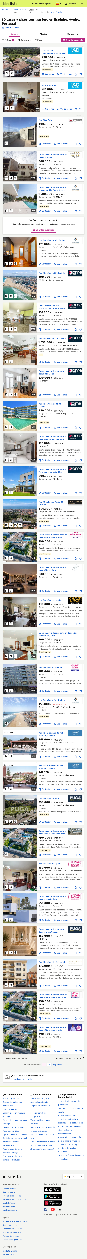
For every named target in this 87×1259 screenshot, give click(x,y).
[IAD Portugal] (75, 50)
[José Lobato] (75, 567)
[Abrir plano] (6, 210)
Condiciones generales (12, 1239)
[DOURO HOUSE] (75, 154)
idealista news (9, 1206)
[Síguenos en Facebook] (45, 1209)
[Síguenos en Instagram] (60, 1209)
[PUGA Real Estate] (75, 798)
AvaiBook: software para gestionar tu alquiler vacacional (69, 1148)
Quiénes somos (9, 1188)
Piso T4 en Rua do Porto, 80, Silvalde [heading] (51, 503)
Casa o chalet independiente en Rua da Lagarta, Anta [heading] (53, 897)
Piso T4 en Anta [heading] (49, 85)
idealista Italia (9, 1254)
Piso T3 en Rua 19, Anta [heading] (49, 798)
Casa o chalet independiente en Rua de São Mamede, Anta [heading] (53, 536)
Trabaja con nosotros (12, 1196)
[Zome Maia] (75, 404)
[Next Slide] (36, 62)
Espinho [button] (32, 10)
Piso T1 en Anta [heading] (45, 120)
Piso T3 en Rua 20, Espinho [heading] (50, 667)
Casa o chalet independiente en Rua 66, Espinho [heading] (53, 156)
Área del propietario (39, 1102)
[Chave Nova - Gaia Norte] (75, 600)
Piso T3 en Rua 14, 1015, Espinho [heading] (52, 962)
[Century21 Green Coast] (75, 962)
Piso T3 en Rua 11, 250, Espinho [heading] (52, 273)
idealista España (10, 1251)
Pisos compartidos (11, 1131)
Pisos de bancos (10, 1109)
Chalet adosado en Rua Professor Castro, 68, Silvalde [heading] (52, 307)
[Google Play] (52, 1196)
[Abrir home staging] (6, 985)
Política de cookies (11, 1236)
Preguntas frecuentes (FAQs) (15, 1221)
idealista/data (9, 1203)
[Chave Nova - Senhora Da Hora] (75, 994)
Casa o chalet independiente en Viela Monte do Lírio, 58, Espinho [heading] (53, 470)
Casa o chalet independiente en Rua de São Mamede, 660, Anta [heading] (53, 996)
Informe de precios (11, 1142)
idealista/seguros (10, 1210)
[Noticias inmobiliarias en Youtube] (53, 1209)
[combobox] (59, 3)
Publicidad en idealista (68, 1119)
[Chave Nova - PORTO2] (75, 864)
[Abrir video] (7, 73)
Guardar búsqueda (45, 229)
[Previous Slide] (6, 62)
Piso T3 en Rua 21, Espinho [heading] (50, 600)
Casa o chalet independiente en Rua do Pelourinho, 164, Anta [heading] (53, 438)
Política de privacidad (12, 1232)
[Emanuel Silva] (75, 1027)
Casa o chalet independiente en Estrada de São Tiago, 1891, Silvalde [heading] (53, 188)
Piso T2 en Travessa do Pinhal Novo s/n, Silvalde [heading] (52, 734)
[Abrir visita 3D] (11, 296)
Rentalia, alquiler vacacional (15, 1138)
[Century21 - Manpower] (75, 502)
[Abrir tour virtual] (6, 178)
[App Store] (53, 1189)
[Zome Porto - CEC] (75, 273)
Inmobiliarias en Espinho (21, 1079)
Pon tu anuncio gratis (39, 1098)
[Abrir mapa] (12, 73)
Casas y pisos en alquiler (13, 1127)
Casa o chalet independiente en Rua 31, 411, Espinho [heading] (53, 372)
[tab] (14, 34)
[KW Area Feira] (75, 120)
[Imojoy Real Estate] (75, 733)
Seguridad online (10, 1225)
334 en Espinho (55, 12)
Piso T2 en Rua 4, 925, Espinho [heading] (52, 700)
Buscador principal (11, 1098)
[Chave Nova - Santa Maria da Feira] (75, 667)
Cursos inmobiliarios (67, 1115)
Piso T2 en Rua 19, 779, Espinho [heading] (52, 338)
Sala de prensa (9, 1192)
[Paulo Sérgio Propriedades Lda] (75, 187)
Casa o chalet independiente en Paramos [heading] (54, 51)
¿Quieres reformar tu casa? (42, 1149)
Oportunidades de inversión (15, 1134)
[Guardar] (80, 74)
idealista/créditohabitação (14, 1199)
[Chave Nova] (75, 831)
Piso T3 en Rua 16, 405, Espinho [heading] (52, 240)
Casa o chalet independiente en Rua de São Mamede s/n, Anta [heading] (58, 634)
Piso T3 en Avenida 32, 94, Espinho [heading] (50, 405)
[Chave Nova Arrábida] (75, 535)
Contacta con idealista (12, 1229)
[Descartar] (75, 74)
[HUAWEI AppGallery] (53, 1203)
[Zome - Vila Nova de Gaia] (75, 306)
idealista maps (9, 1145)
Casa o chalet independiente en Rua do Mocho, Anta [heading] (53, 568)
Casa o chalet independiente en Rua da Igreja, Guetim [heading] (53, 930)
